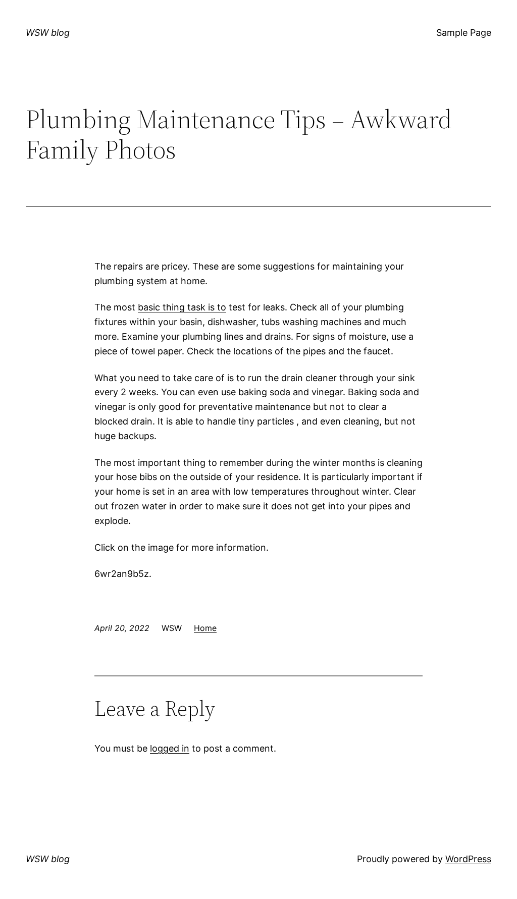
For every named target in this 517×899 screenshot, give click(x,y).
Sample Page (463, 32)
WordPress (468, 859)
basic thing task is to (182, 307)
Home (205, 628)
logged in (169, 748)
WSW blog (48, 32)
